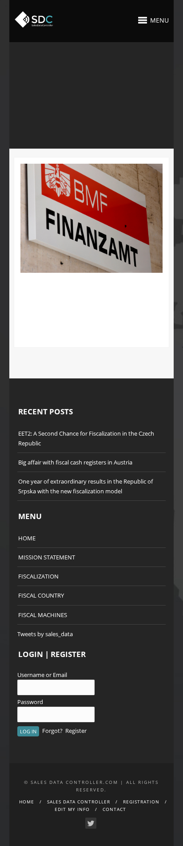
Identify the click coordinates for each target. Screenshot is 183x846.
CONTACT (114, 809)
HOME (27, 538)
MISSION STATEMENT (46, 557)
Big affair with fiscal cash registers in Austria (75, 462)
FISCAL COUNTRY (41, 595)
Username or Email (42, 675)
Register (76, 731)
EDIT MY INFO (72, 809)
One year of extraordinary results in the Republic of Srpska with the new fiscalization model (85, 486)
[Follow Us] (90, 823)
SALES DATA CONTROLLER (78, 802)
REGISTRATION (141, 802)
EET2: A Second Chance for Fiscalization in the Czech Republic (86, 438)
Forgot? (52, 731)
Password (30, 702)
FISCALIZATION (38, 576)
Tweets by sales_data (45, 634)
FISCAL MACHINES (42, 615)
